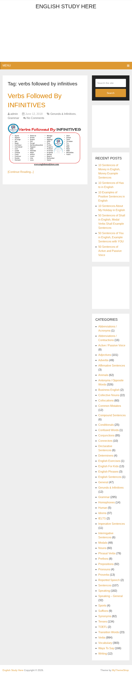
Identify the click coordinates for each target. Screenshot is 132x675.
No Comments (35, 118)
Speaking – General (110, 596)
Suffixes (103, 610)
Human (102, 507)
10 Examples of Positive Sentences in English (111, 196)
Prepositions (106, 564)
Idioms (102, 513)
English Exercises (109, 460)
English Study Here (66, 6)
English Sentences (109, 476)
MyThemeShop (120, 670)
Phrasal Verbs (107, 553)
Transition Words (108, 632)
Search (110, 93)
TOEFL (102, 626)
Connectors (105, 440)
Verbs (101, 637)
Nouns (102, 548)
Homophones (106, 502)
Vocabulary (105, 642)
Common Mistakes (109, 405)
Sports (102, 605)
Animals (103, 375)
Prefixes (103, 558)
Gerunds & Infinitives (63, 113)
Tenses (102, 621)
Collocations (106, 400)
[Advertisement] (66, 38)
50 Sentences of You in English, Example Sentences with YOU (111, 237)
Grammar (13, 118)
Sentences (104, 585)
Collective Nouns (108, 395)
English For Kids (108, 466)
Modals (102, 542)
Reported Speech (109, 580)
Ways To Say (106, 648)
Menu (7, 65)
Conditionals (106, 424)
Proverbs (103, 574)
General (103, 482)
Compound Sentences (112, 415)
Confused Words (108, 430)
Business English (109, 389)
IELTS (102, 518)
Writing (102, 653)
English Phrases (108, 471)
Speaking (104, 590)
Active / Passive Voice (111, 345)
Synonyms (104, 616)
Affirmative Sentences (111, 365)
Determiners (105, 455)
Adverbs (103, 360)
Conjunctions (106, 435)
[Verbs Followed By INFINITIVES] (45, 145)
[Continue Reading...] (21, 171)
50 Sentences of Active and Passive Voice (110, 251)
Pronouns (104, 569)
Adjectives (104, 354)
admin (14, 113)
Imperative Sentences (111, 523)
